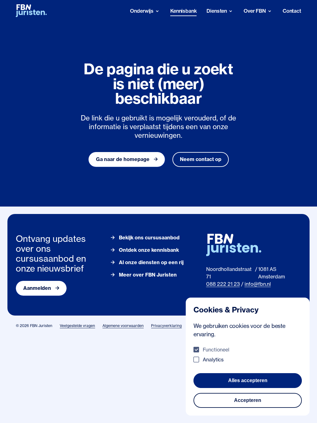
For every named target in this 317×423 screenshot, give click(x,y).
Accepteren (247, 400)
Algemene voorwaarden (123, 325)
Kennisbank (183, 11)
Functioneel (216, 350)
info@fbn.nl (258, 284)
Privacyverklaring (166, 325)
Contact (292, 11)
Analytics (213, 359)
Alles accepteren (247, 380)
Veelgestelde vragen (77, 325)
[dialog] (248, 357)
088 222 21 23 (223, 284)
